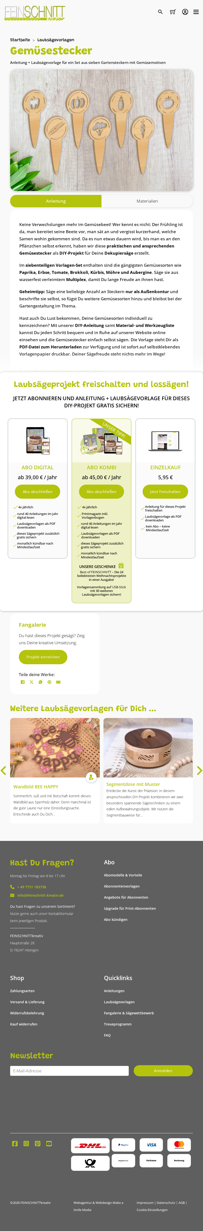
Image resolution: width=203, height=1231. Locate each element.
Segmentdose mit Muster (133, 784)
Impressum (145, 1203)
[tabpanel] (101, 408)
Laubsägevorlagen (55, 40)
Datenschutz (166, 1203)
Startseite (20, 40)
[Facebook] (22, 682)
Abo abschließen (38, 491)
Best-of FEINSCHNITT (95, 572)
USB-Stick (119, 587)
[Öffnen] (196, 12)
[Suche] (161, 12)
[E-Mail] (58, 682)
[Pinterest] (49, 682)
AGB (181, 1203)
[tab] (56, 201)
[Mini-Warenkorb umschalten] (173, 12)
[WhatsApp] (40, 682)
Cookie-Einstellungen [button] (152, 1210)
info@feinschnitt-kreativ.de (40, 895)
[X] (31, 682)
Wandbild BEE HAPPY (35, 786)
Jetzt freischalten (165, 491)
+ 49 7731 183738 (31, 887)
